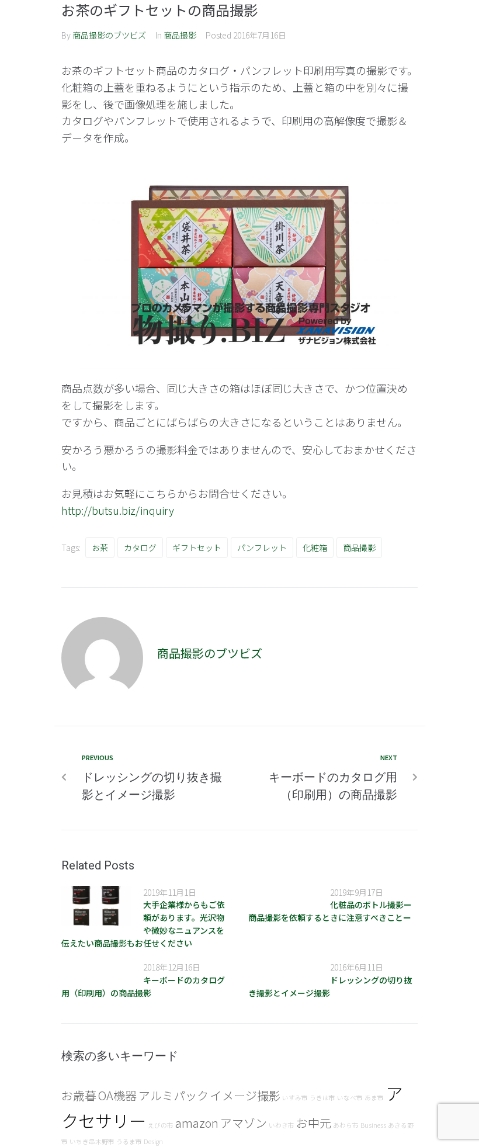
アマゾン (243, 1122)
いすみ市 (295, 1097)
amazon (196, 1122)
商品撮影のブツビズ (109, 35)
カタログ (140, 547)
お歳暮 (78, 1095)
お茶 (100, 547)
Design (153, 1141)
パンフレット (262, 547)
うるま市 (129, 1141)
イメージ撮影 (245, 1095)
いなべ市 (350, 1097)
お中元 (313, 1122)
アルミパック (173, 1095)
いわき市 (281, 1125)
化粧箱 (315, 547)
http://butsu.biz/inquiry (117, 510)
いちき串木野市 (92, 1141)
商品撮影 (180, 35)
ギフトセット (196, 547)
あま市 (374, 1097)
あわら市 (346, 1125)
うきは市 (322, 1097)
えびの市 (160, 1125)
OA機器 (117, 1095)
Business (373, 1125)
